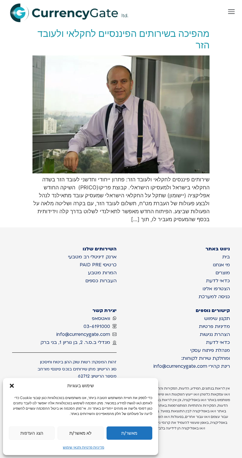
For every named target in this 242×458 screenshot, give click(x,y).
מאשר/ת (129, 433)
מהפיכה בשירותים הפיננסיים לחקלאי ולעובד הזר (123, 39)
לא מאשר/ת (80, 433)
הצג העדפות (31, 433)
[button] (12, 386)
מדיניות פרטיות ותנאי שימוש (83, 447)
